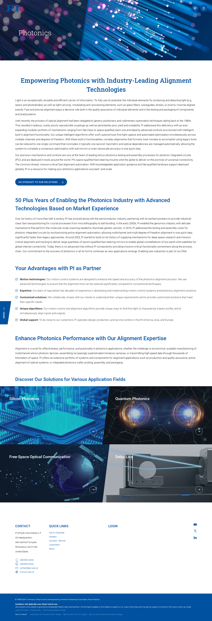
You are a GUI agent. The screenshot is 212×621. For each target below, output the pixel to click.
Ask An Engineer (57, 532)
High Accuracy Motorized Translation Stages (106, 614)
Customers (54, 545)
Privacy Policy (36, 610)
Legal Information (22, 610)
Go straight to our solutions (37, 182)
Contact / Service (57, 540)
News (51, 549)
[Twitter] (195, 530)
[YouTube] (195, 525)
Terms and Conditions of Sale (54, 610)
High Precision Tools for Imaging (75, 614)
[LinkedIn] (195, 537)
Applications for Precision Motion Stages (45, 614)
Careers (52, 536)
